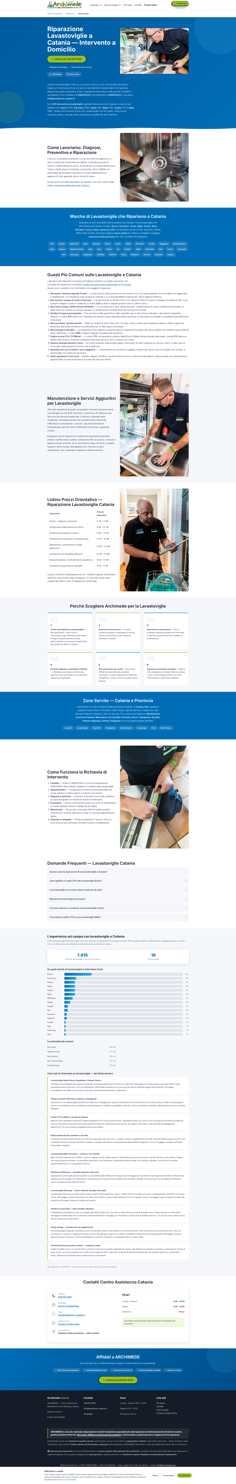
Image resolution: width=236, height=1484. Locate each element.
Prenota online (150, 5)
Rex (63, 255)
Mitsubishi (150, 249)
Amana (62, 244)
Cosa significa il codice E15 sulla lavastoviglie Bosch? (76, 881)
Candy (93, 107)
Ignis (90, 249)
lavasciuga (141, 728)
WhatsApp (56, 74)
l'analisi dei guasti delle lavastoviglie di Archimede (107, 284)
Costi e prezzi (162, 1410)
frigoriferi (96, 728)
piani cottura (166, 728)
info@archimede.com (166, 1465)
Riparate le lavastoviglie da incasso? (67, 899)
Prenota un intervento (69, 1324)
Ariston (118, 107)
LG (118, 249)
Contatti (138, 5)
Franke (151, 244)
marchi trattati (120, 233)
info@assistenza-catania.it (71, 1315)
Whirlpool (79, 229)
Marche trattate (111, 5)
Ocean (170, 249)
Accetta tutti (184, 1475)
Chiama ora (181, 3)
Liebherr (127, 249)
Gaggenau (164, 244)
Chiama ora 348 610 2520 (68, 59)
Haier (52, 249)
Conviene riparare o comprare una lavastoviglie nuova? (77, 908)
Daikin (128, 244)
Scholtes (100, 255)
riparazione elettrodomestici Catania (71, 185)
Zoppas (171, 255)
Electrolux (79, 107)
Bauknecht (74, 244)
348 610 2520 (65, 1297)
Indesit (95, 229)
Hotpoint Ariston (76, 249)
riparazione (70, 14)
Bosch (64, 107)
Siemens (112, 255)
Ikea (99, 249)
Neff (160, 249)
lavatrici (68, 728)
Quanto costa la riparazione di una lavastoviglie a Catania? (78, 872)
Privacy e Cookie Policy (166, 1413)
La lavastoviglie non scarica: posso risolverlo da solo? (76, 890)
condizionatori (126, 728)
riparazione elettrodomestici (101, 236)
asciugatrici (110, 728)
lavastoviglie (82, 728)
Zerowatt (158, 255)
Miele (105, 107)
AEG (113, 229)
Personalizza (168, 1475)
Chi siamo (127, 5)
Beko (131, 107)
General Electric (179, 244)
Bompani (96, 244)
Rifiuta (155, 1475)
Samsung (104, 229)
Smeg (88, 229)
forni (153, 728)
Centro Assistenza (54, 14)
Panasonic (182, 249)
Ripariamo (94, 5)
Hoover (62, 249)
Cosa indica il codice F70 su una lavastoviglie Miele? (75, 917)
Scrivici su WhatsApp (68, 1306)
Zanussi (147, 255)
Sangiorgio (87, 255)
